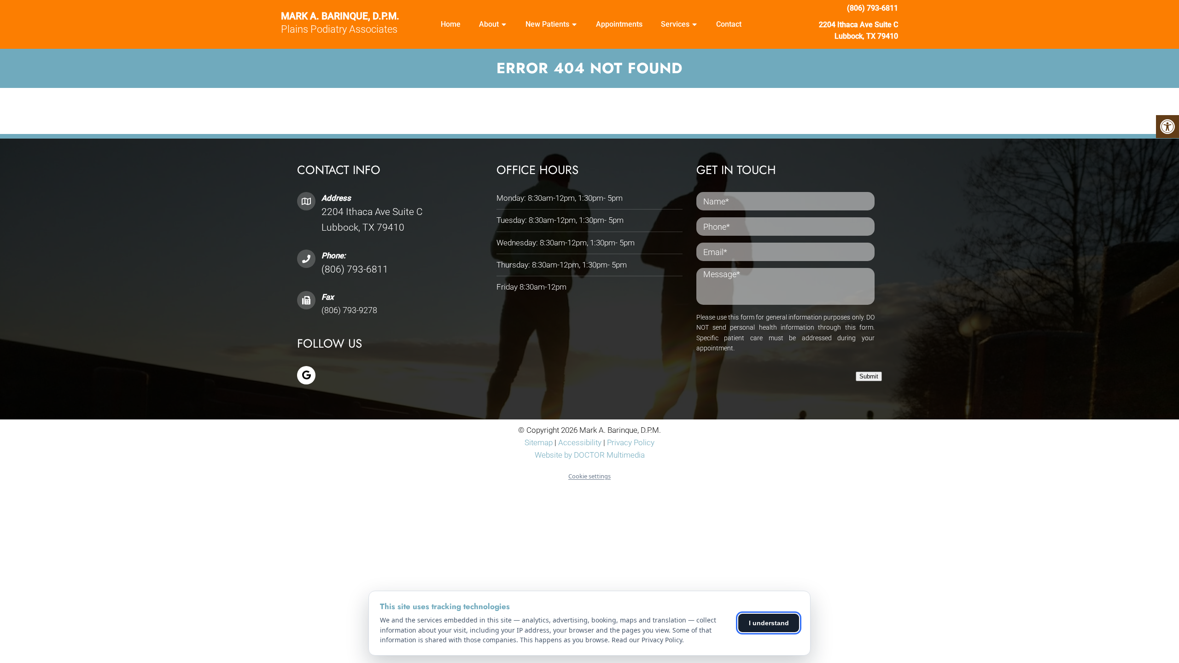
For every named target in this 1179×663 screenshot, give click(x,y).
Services (675, 24)
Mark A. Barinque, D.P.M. (340, 16)
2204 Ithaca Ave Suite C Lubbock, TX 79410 (858, 30)
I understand (769, 623)
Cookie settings (589, 476)
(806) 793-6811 (872, 8)
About (489, 24)
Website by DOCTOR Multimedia (590, 454)
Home (451, 24)
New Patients (547, 24)
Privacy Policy (630, 442)
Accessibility (579, 442)
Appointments (619, 24)
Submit (868, 376)
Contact (728, 24)
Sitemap (539, 442)
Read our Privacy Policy (647, 639)
